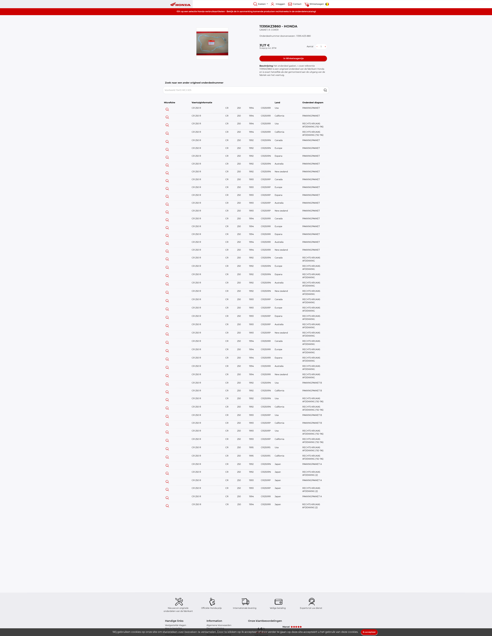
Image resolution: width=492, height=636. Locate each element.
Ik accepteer (369, 632)
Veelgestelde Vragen (175, 625)
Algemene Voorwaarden (219, 625)
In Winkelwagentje (293, 58)
